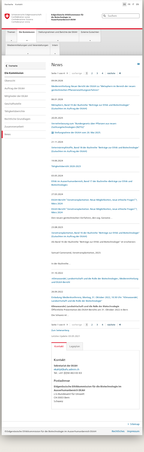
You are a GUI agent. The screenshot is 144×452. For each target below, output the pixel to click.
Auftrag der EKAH (14, 88)
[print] (138, 64)
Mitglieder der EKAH (16, 95)
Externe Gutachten (90, 32)
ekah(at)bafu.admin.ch (66, 369)
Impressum (133, 431)
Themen (11, 32)
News (7, 134)
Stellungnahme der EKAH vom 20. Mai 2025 (77, 132)
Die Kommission (27, 33)
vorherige (77, 73)
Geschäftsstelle (12, 103)
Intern (55, 45)
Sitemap (135, 424)
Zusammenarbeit (14, 126)
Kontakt (18, 4)
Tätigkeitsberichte (14, 111)
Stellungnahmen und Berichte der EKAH (57, 32)
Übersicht (9, 80)
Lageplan (74, 346)
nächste (111, 73)
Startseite (9, 4)
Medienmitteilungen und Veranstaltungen (27, 45)
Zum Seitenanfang (60, 330)
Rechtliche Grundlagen (17, 118)
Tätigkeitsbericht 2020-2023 (66, 166)
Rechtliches (118, 431)
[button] (136, 16)
